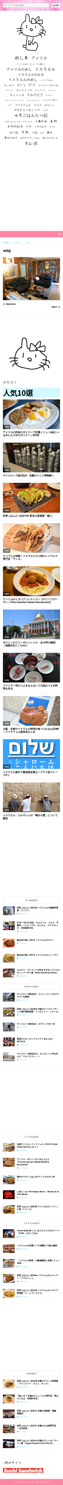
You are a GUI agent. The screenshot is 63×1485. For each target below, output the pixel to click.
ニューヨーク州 (33, 100)
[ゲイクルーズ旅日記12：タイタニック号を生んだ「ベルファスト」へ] (9, 1056)
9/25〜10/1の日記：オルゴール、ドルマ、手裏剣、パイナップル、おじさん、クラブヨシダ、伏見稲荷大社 (37, 925)
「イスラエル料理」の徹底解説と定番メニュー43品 (38, 1261)
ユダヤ (45, 110)
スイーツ (52, 90)
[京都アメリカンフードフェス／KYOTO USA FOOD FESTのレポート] (9, 1147)
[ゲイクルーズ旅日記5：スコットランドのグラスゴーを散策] (9, 997)
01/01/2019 (23, 1266)
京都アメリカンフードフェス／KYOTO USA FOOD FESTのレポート (37, 1145)
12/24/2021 (23, 943)
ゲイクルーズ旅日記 (48, 85)
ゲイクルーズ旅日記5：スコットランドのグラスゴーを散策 (38, 995)
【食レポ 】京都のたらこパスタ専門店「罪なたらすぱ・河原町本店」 (37, 1397)
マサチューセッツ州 (27, 110)
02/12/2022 (23, 1402)
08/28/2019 (23, 1249)
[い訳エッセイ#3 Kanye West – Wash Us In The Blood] (9, 1194)
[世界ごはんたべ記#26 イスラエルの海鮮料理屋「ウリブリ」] (9, 910)
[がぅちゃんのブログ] (31, 49)
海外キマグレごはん (30, 138)
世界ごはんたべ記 (31, 115)
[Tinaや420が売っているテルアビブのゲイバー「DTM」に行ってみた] (9, 1233)
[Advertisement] (31, 191)
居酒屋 (52, 126)
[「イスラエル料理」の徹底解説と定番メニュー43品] (9, 1263)
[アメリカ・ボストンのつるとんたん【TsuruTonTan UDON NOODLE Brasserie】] (9, 1162)
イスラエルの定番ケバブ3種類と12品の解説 (37, 1245)
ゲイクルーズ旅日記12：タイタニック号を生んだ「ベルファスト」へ (37, 1055)
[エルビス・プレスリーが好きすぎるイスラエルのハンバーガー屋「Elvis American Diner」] (9, 972)
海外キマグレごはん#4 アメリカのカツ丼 (36, 1176)
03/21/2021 (23, 914)
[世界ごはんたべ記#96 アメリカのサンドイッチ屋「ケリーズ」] (9, 1209)
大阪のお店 (40, 126)
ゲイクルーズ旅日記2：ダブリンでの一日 (36, 1023)
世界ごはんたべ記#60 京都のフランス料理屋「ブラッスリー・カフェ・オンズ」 (37, 1382)
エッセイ (9, 85)
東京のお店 (11, 137)
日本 (25, 132)
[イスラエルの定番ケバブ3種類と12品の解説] (9, 1248)
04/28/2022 (23, 1150)
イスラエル (45, 69)
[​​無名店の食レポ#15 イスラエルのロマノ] (9, 943)
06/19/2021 (23, 1281)
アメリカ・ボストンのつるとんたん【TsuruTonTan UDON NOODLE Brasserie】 (33, 1162)
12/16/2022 (23, 1045)
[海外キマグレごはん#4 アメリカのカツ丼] (9, 1179)
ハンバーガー (49, 100)
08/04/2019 (23, 1237)
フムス (38, 105)
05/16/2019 (23, 1027)
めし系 (22, 57)
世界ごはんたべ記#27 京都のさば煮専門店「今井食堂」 (36, 1427)
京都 (53, 121)
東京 (50, 132)
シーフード (40, 90)
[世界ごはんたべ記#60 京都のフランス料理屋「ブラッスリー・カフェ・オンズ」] (9, 1384)
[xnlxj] (31, 298)
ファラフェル (23, 105)
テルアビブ (35, 94)
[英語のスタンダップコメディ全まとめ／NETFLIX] (9, 1041)
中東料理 (41, 121)
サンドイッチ (24, 90)
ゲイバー (10, 90)
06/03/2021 (23, 1387)
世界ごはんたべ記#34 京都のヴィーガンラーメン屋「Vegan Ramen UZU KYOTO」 (37, 1442)
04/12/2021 (23, 1417)
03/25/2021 (23, 1432)
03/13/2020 (23, 1180)
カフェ (21, 85)
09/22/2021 (23, 1212)
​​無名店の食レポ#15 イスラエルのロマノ (35, 940)
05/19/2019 (23, 1000)
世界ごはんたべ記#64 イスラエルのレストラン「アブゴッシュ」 (37, 1276)
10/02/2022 (23, 931)
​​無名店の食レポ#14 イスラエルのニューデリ (37, 954)
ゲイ (32, 84)
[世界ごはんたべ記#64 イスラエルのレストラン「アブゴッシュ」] (9, 1278)
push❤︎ (55, 5)
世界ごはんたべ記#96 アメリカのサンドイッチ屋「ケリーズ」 (37, 1208)
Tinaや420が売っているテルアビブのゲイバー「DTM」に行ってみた (38, 1232)
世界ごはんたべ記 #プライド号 (18, 121)
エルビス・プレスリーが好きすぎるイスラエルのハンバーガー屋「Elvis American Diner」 (38, 971)
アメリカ (39, 58)
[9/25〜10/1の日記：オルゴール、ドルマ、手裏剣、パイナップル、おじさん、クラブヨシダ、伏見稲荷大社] (9, 925)
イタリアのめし (47, 80)
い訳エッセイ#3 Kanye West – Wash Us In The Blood (38, 1193)
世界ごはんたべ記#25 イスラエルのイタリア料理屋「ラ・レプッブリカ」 (37, 1291)
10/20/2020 (23, 1197)
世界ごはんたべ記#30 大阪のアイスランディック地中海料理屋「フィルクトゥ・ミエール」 (38, 1010)
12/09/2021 (23, 958)
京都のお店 (15, 126)
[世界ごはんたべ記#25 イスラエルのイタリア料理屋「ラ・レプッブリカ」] (9, 1293)
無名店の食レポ (50, 138)
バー (10, 105)
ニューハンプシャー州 (14, 100)
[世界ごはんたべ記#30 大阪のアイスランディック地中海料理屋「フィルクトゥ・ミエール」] (9, 1012)
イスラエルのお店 (31, 74)
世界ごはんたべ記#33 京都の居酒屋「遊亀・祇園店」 (37, 1412)
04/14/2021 (23, 1447)
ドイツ (49, 95)
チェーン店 (17, 95)
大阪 (29, 126)
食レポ (31, 143)
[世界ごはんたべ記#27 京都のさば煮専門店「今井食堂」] (9, 1428)
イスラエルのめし (23, 79)
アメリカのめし (19, 69)
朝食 (42, 132)
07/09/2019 (23, 976)
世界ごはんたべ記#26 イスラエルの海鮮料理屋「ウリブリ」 (37, 909)
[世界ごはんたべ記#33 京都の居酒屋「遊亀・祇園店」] (9, 1413)
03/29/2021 (23, 1015)
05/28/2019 (23, 1060)
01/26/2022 (23, 1168)
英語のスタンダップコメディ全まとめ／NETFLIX (35, 1040)
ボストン (50, 105)
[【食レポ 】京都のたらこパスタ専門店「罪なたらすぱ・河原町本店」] (9, 1398)
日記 (35, 132)
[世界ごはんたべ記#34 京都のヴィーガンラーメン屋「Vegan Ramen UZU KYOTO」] (9, 1443)
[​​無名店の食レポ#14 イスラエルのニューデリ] (9, 958)
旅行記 (14, 132)
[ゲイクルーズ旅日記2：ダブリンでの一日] (9, 1027)
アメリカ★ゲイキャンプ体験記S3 (31, 64)
